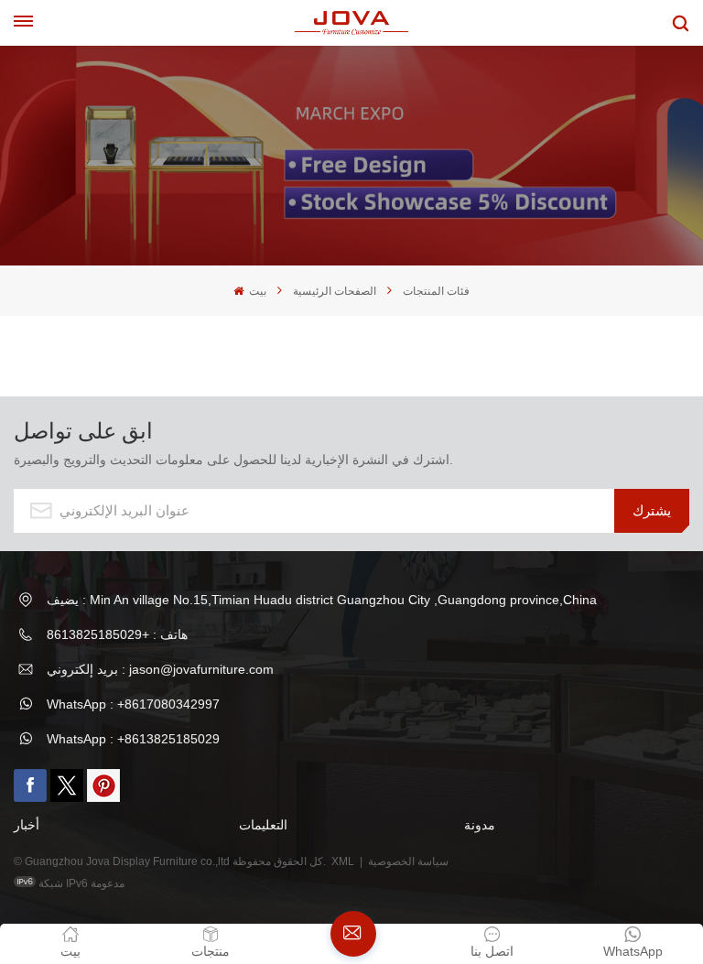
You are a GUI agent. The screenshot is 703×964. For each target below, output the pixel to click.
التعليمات (263, 825)
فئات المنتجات (436, 291)
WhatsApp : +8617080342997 (133, 704)
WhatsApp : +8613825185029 (133, 738)
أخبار (26, 825)
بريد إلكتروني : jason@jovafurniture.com (160, 669)
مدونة (479, 825)
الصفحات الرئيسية (334, 291)
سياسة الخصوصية (409, 861)
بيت (256, 291)
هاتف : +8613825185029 (117, 634)
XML (342, 861)
